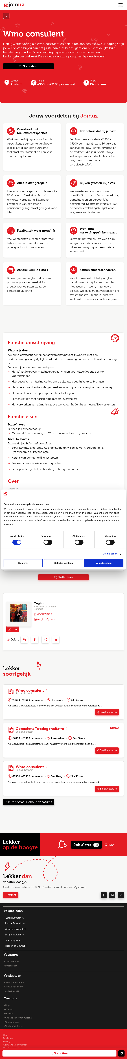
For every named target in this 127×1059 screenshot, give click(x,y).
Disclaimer (8, 1038)
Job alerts (82, 845)
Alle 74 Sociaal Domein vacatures (28, 802)
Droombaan (11, 966)
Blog (7, 1005)
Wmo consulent (30, 690)
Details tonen (110, 553)
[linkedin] (121, 895)
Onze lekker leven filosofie (18, 1018)
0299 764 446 (43, 887)
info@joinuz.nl (78, 887)
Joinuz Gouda (12, 991)
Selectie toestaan (63, 563)
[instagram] (112, 895)
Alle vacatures (12, 961)
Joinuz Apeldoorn (14, 987)
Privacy (6, 1041)
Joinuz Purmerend (14, 982)
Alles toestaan (104, 563)
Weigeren (23, 563)
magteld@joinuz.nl (47, 619)
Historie (9, 1013)
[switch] (48, 542)
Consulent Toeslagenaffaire (40, 728)
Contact (10, 895)
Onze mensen (12, 1022)
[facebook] (104, 895)
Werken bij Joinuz (14, 1026)
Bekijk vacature (108, 712)
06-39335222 (44, 614)
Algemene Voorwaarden (15, 1045)
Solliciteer (30, 66)
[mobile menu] (120, 5)
